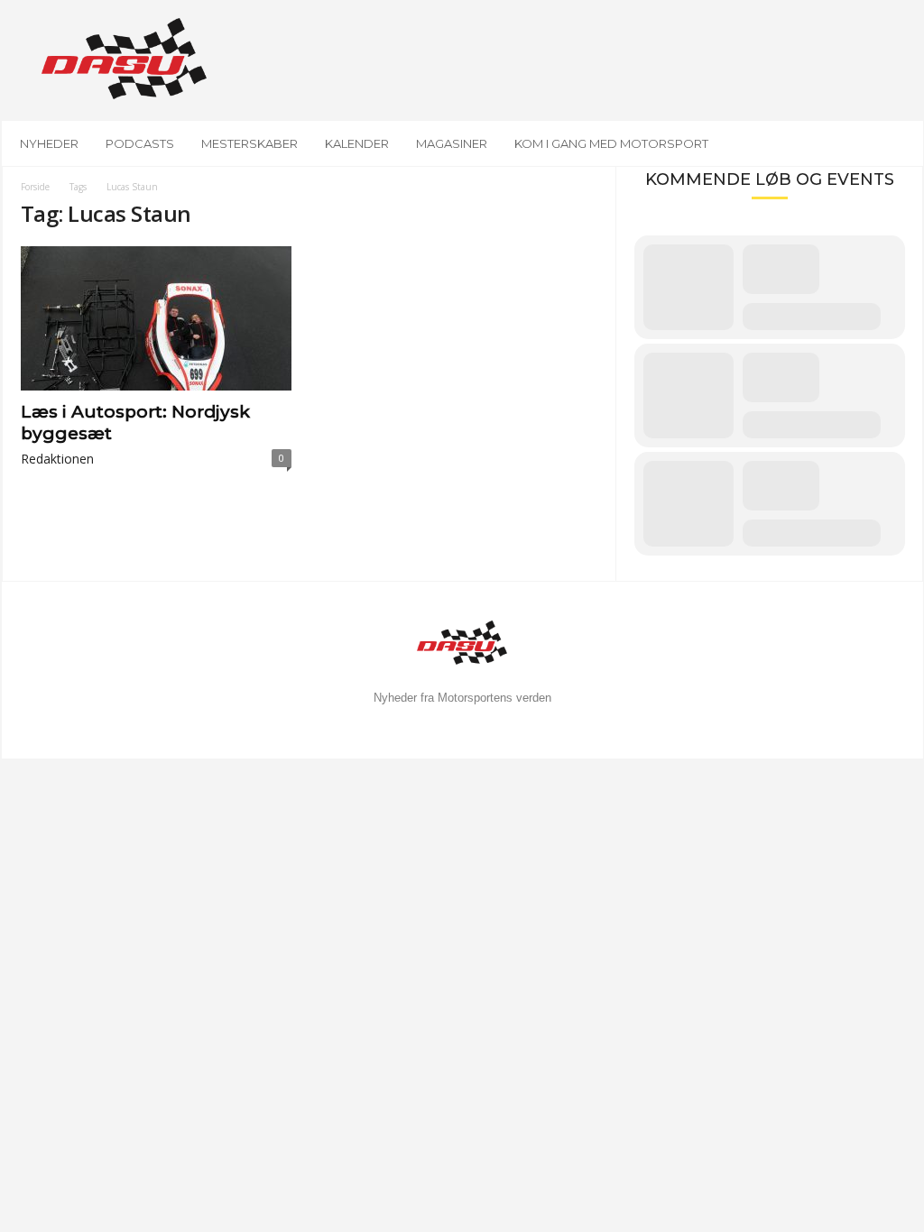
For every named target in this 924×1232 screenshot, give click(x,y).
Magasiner (451, 143)
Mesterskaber (249, 143)
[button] (896, 143)
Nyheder (49, 143)
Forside (35, 186)
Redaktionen (57, 458)
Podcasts (140, 143)
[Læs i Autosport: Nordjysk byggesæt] (156, 318)
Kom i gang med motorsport (611, 143)
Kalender (357, 143)
